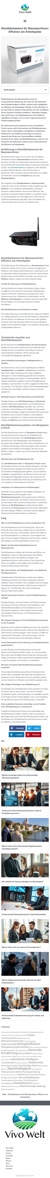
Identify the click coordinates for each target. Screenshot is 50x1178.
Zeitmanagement (7, 1089)
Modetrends (36, 1062)
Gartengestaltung (21, 1050)
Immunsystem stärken (9, 1056)
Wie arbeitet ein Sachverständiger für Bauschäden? (23, 882)
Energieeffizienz (28, 1044)
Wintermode (16, 1086)
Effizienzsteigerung (12, 1041)
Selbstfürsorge (23, 1074)
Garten (8, 1153)
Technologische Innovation (12, 1080)
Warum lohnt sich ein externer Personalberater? (21, 947)
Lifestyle (9, 1156)
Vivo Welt (9, 1148)
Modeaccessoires (21, 1063)
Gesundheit (25, 1053)
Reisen (8, 1161)
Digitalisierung (24, 1038)
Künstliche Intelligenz (24, 1059)
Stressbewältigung (29, 1077)
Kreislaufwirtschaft (35, 1056)
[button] (25, 21)
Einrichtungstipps (29, 1041)
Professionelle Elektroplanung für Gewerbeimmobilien (24, 914)
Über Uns (9, 1166)
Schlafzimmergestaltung (8, 1074)
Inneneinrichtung (23, 1056)
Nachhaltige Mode (28, 1065)
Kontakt (9, 1168)
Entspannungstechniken (15, 1047)
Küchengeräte (6, 1060)
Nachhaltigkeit (19, 1068)
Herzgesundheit (37, 1053)
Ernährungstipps (8, 1050)
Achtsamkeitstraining (35, 1032)
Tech (4, 1094)
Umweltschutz (22, 1083)
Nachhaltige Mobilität (9, 1066)
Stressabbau (13, 1078)
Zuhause (9, 1150)
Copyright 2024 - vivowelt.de (25, 1175)
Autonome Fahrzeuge (8, 1035)
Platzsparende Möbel (11, 1072)
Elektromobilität (9, 1044)
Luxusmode (7, 1062)
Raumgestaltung (31, 1071)
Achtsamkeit (5, 1032)
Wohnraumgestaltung (32, 1086)
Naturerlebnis (36, 1069)
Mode (8, 1158)
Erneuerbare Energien (39, 1047)
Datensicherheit (21, 1035)
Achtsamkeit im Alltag (18, 1032)
